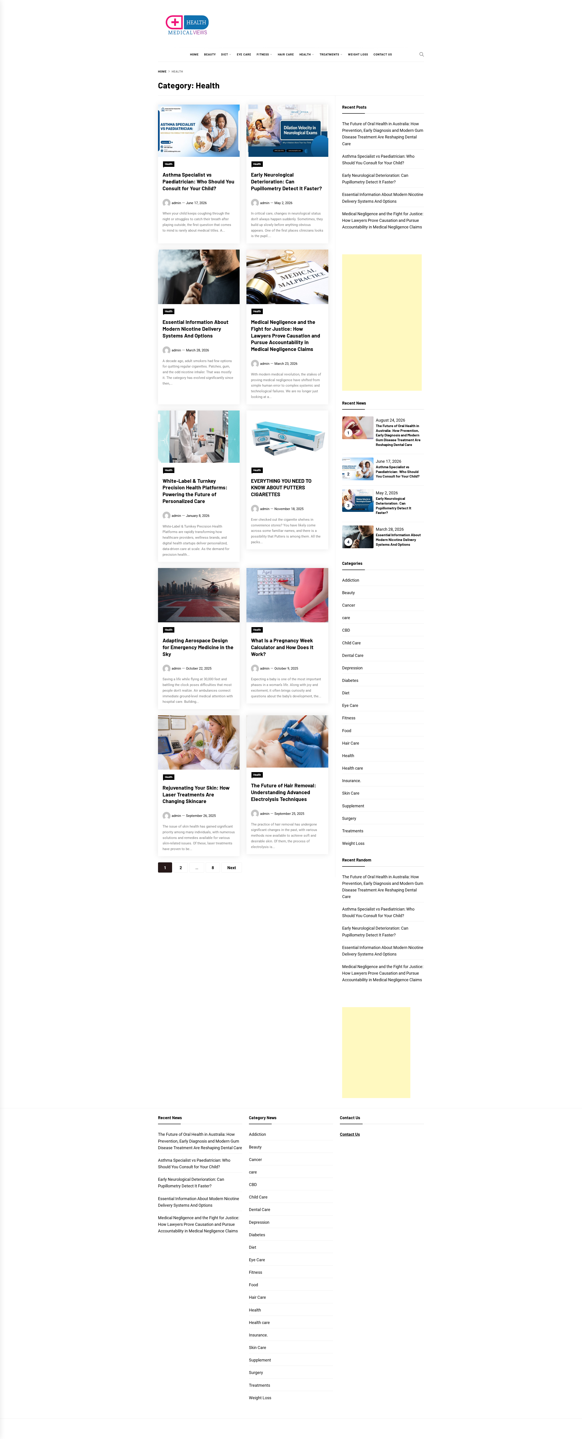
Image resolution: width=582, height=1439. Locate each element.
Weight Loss (358, 54)
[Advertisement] (382, 322)
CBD (346, 630)
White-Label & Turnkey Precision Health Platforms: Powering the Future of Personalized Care (195, 490)
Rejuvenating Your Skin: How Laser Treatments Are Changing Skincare (196, 794)
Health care (352, 768)
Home (194, 54)
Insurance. (351, 780)
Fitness (263, 54)
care (346, 617)
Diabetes (350, 680)
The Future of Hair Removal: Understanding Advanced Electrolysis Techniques (283, 792)
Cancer (348, 605)
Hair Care (286, 54)
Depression (352, 668)
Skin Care (350, 793)
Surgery (349, 818)
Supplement (353, 805)
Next (231, 867)
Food (346, 730)
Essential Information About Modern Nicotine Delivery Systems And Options (195, 329)
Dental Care (353, 655)
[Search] (421, 54)
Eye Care (244, 54)
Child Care (351, 643)
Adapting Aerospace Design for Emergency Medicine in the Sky (198, 647)
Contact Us (383, 54)
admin (176, 203)
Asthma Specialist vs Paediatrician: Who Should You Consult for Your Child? (198, 181)
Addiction (350, 580)
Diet (224, 54)
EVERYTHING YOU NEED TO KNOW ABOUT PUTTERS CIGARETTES (281, 487)
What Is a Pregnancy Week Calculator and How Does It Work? (282, 647)
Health (305, 54)
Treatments (329, 54)
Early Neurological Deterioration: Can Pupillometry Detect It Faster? (286, 181)
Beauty (210, 54)
